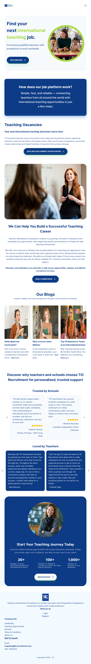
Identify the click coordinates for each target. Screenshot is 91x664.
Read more (15, 358)
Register (45, 616)
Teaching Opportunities (14, 626)
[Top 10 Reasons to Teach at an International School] (73, 322)
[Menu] (85, 6)
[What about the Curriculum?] (17, 322)
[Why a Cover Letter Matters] (45, 322)
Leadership (9, 623)
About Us (8, 635)
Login (45, 613)
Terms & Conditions (13, 632)
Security (8, 629)
